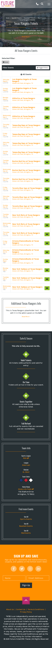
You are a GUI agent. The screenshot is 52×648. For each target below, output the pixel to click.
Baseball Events (26, 526)
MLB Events (26, 533)
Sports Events (26, 519)
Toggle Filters (43, 68)
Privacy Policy (26, 612)
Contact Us (20, 609)
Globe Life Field (25, 489)
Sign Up (26, 585)
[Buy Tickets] (47, 81)
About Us (10, 609)
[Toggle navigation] (49, 4)
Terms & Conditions (36, 609)
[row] (26, 81)
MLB (25, 458)
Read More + (26, 36)
